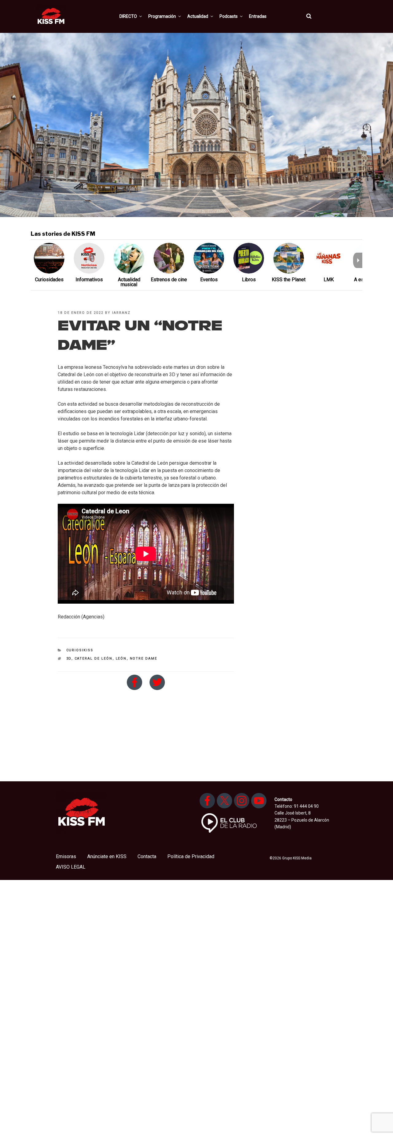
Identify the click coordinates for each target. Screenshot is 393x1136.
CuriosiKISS (80, 650)
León (121, 659)
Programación (162, 16)
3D (69, 659)
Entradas (258, 16)
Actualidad (197, 16)
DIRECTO (128, 16)
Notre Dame (144, 659)
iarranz (121, 313)
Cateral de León (94, 659)
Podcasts (229, 16)
